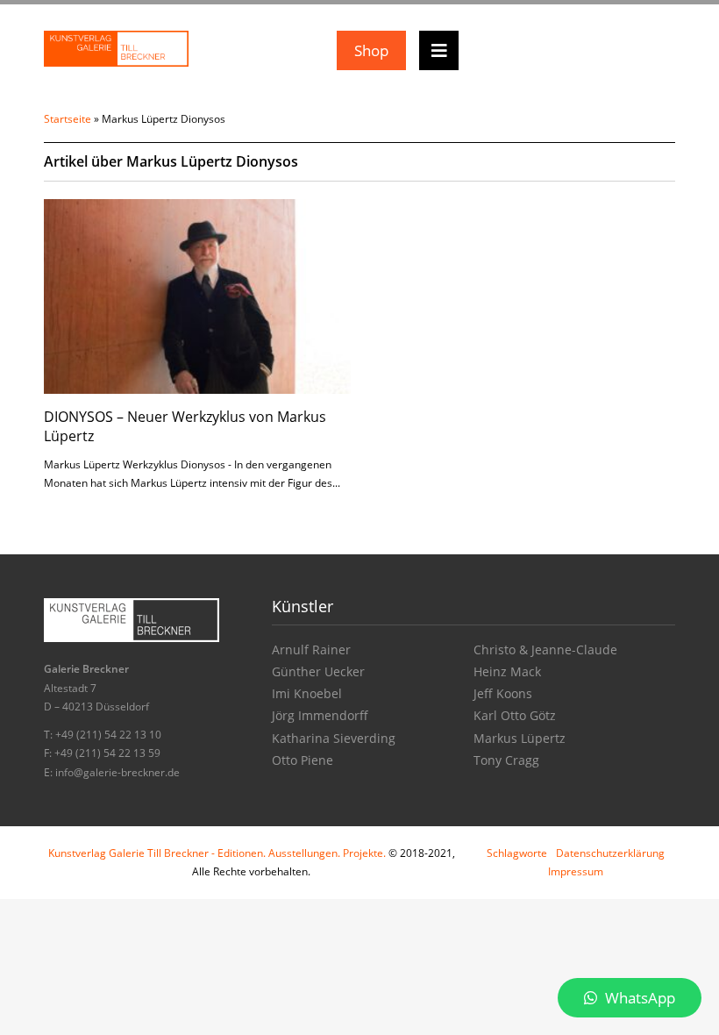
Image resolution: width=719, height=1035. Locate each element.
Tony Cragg (506, 760)
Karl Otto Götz (514, 715)
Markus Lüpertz (519, 738)
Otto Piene (302, 760)
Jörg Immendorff (320, 715)
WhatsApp (638, 998)
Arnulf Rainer (311, 649)
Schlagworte (517, 853)
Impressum (575, 871)
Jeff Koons (502, 693)
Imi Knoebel (307, 693)
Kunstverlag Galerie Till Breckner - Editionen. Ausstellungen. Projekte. (217, 853)
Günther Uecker (318, 671)
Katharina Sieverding (333, 738)
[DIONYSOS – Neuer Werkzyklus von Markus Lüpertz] (197, 295)
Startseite (67, 118)
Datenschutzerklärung (610, 853)
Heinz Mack (507, 671)
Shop (371, 50)
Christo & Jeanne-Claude (545, 649)
